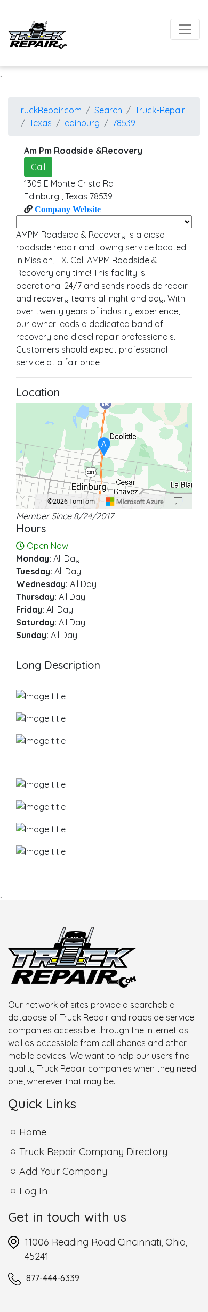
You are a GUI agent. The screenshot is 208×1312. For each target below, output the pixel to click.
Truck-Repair (160, 110)
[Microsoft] (135, 501)
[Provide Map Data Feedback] (178, 501)
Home (32, 1132)
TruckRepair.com (49, 110)
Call (38, 167)
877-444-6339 (52, 1278)
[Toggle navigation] (185, 29)
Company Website (67, 209)
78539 (124, 123)
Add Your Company (63, 1171)
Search (108, 110)
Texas (40, 123)
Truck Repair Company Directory (93, 1152)
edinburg (82, 123)
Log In (33, 1191)
